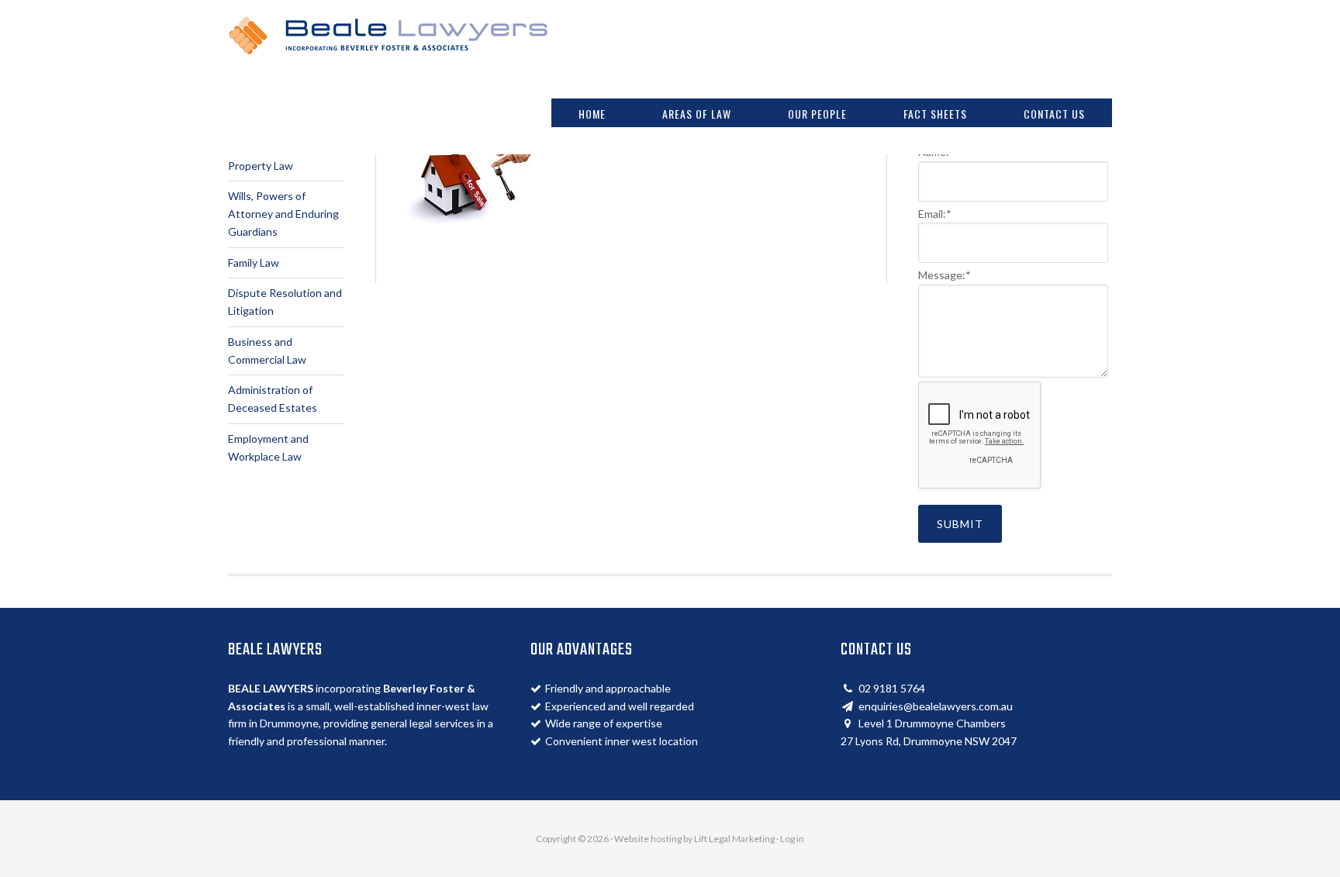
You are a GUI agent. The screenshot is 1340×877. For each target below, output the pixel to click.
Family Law (253, 262)
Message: (944, 274)
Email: (934, 213)
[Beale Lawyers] (388, 46)
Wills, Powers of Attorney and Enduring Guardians (283, 213)
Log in (792, 838)
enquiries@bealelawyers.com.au (935, 706)
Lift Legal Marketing (734, 838)
